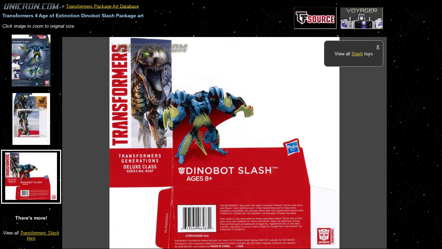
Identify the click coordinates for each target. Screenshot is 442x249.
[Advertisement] (188, 33)
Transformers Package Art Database (102, 6)
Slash (357, 53)
